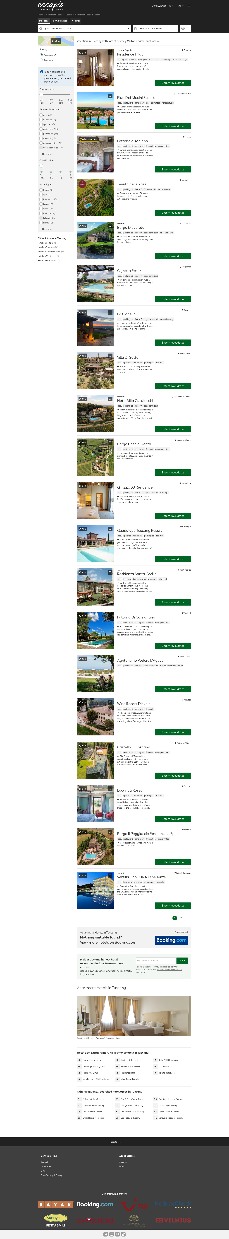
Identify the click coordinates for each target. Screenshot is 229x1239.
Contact (44, 1162)
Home (40, 14)
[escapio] (51, 6)
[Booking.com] (95, 1205)
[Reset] (128, 28)
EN (179, 5)
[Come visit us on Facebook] (105, 1234)
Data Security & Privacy (51, 1175)
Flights (77, 20)
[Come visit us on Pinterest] (117, 1234)
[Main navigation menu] (189, 6)
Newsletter (46, 1166)
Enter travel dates (173, 83)
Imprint (122, 1166)
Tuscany (68, 14)
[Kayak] (56, 1204)
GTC (43, 1170)
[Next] (188, 918)
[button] (89, 139)
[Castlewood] (134, 1220)
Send (182, 960)
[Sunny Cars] (56, 1220)
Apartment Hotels (54, 14)
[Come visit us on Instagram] (111, 1234)
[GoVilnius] (173, 1220)
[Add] (110, 52)
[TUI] (134, 1204)
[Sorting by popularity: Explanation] (55, 55)
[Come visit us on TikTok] (123, 1234)
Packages (62, 20)
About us (123, 1162)
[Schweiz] (95, 1220)
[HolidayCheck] (173, 1204)
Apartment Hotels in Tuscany (88, 14)
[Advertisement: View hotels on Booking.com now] (171, 940)
